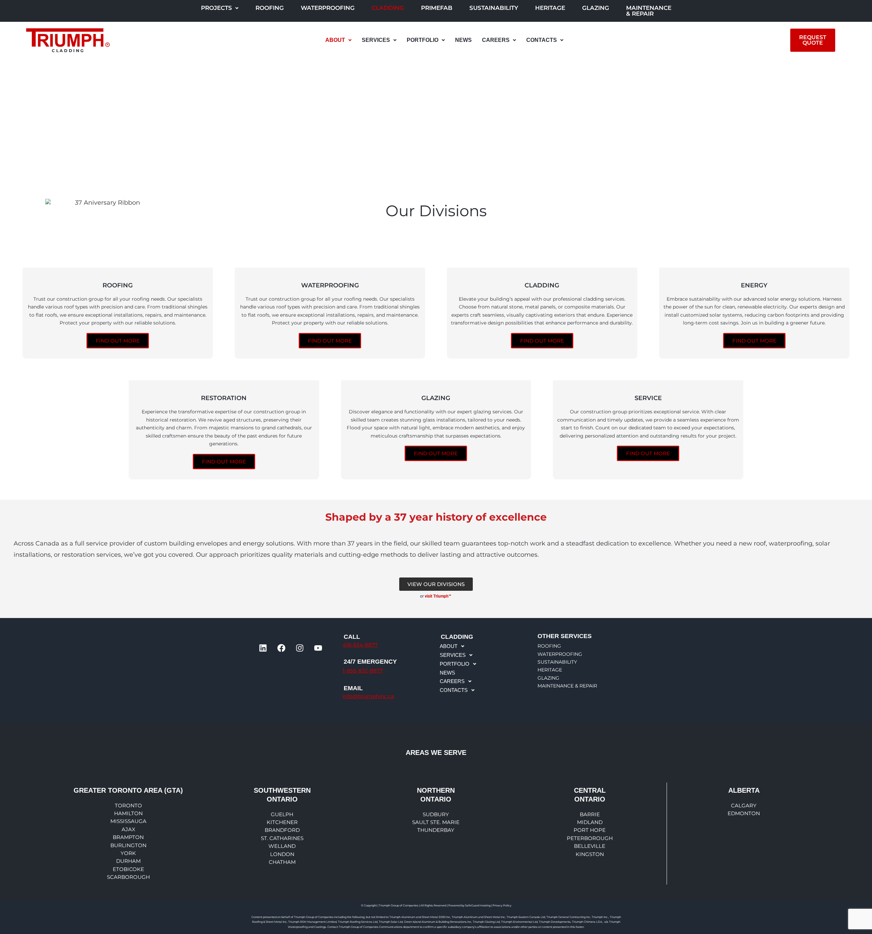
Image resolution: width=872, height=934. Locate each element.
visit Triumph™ (438, 596)
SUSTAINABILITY (493, 7)
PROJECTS (216, 7)
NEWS (463, 40)
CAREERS (496, 40)
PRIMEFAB (436, 7)
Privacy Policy (502, 905)
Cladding (388, 7)
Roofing (269, 7)
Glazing (595, 7)
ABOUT (335, 40)
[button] (220, 8)
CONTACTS (541, 40)
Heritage (550, 7)
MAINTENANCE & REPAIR (648, 10)
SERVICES (376, 40)
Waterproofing (328, 7)
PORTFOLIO (422, 40)
